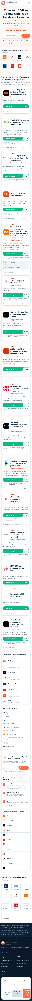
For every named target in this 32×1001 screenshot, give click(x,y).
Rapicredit (11, 41)
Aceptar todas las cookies (27, 993)
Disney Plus (20, 41)
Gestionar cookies (7, 993)
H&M (27, 41)
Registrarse (23, 768)
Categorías (4, 963)
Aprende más (18, 986)
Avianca (21, 44)
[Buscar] (24, 2)
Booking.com (12, 44)
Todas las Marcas (6, 960)
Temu (4, 41)
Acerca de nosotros (23, 960)
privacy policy (21, 771)
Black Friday (4, 966)
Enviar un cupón (22, 963)
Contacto (20, 966)
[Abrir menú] (29, 2)
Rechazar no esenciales (16, 993)
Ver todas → (27, 51)
